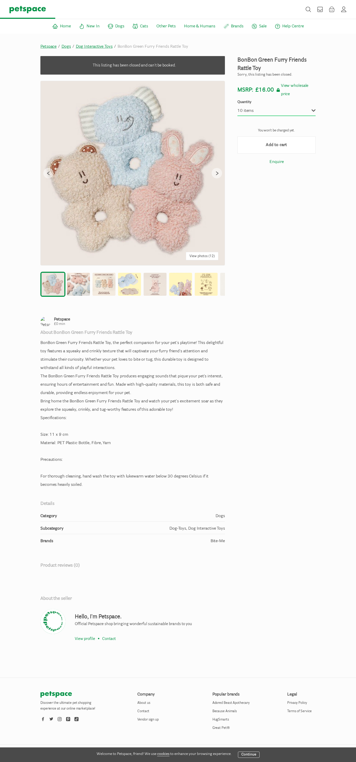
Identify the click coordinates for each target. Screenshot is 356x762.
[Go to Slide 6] (180, 284)
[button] (133, 173)
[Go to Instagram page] (59, 718)
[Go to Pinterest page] (68, 718)
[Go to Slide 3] (103, 284)
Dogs (66, 47)
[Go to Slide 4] (129, 284)
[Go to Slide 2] (78, 284)
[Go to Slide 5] (155, 284)
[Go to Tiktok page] (76, 718)
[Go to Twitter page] (51, 718)
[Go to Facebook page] (43, 718)
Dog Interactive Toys (94, 47)
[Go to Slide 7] (206, 284)
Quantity (244, 102)
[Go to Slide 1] (52, 284)
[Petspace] (52, 621)
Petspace (48, 47)
